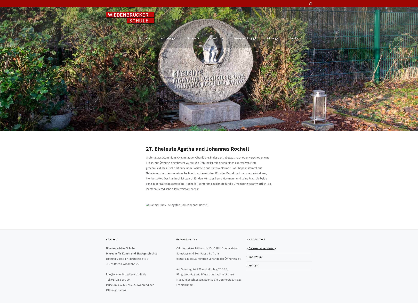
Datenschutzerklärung (262, 248)
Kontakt (253, 266)
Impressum (256, 257)
